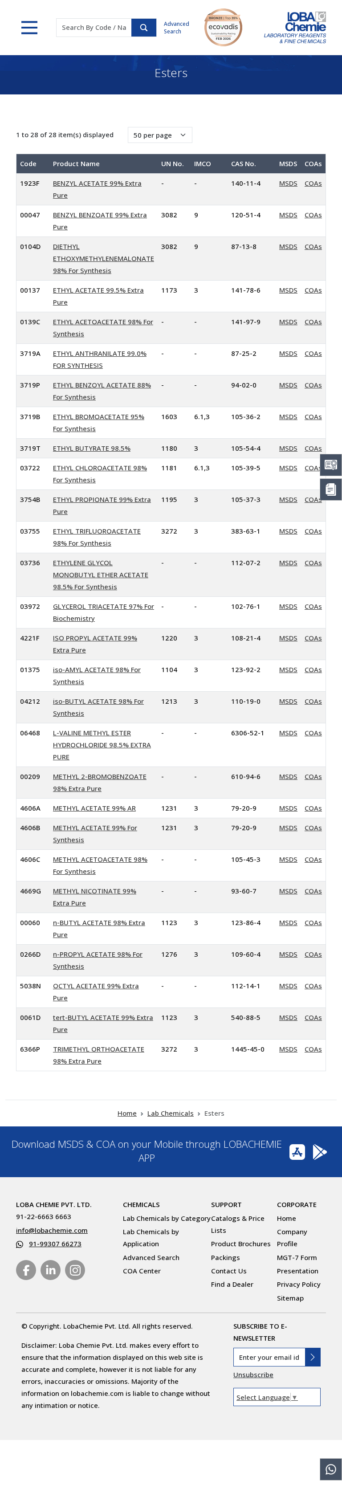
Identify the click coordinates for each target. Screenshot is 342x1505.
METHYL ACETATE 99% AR (94, 807)
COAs (313, 183)
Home (127, 1113)
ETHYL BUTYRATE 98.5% (91, 448)
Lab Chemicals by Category (167, 1218)
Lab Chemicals (170, 1113)
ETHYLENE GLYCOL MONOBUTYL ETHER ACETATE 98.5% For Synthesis (100, 574)
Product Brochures (241, 1243)
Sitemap (290, 1297)
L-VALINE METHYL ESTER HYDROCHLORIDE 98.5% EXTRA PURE (102, 744)
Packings (225, 1257)
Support (226, 1204)
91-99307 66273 (55, 1243)
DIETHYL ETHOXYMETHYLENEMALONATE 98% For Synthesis (103, 258)
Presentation (297, 1270)
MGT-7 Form (297, 1257)
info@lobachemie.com (52, 1230)
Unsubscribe (253, 1374)
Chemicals (141, 1204)
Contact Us (229, 1270)
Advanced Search (176, 27)
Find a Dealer (232, 1284)
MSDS (288, 183)
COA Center (142, 1270)
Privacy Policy (299, 1284)
